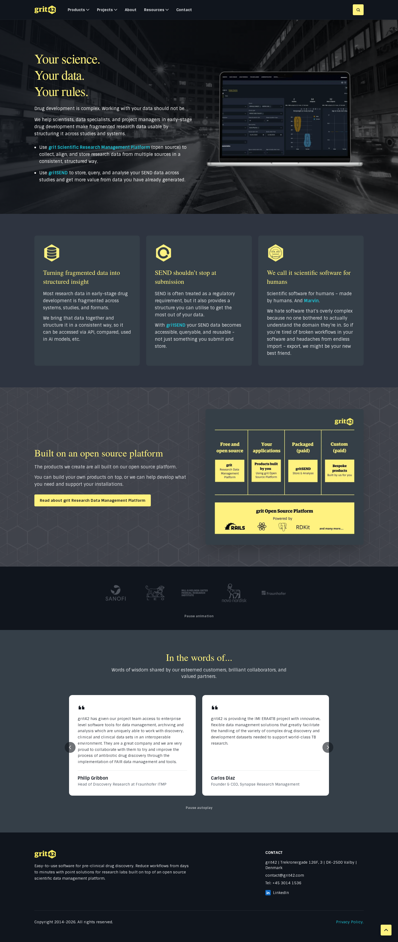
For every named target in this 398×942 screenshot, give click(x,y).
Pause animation (199, 616)
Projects (105, 9)
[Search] (358, 9)
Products (76, 9)
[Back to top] (386, 930)
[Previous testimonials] (70, 747)
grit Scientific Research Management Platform (99, 147)
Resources (154, 9)
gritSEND (58, 173)
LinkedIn (281, 892)
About (130, 9)
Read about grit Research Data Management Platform (92, 500)
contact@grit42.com (284, 875)
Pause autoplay (199, 808)
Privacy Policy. (350, 922)
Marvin (311, 301)
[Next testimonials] (327, 747)
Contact (184, 9)
